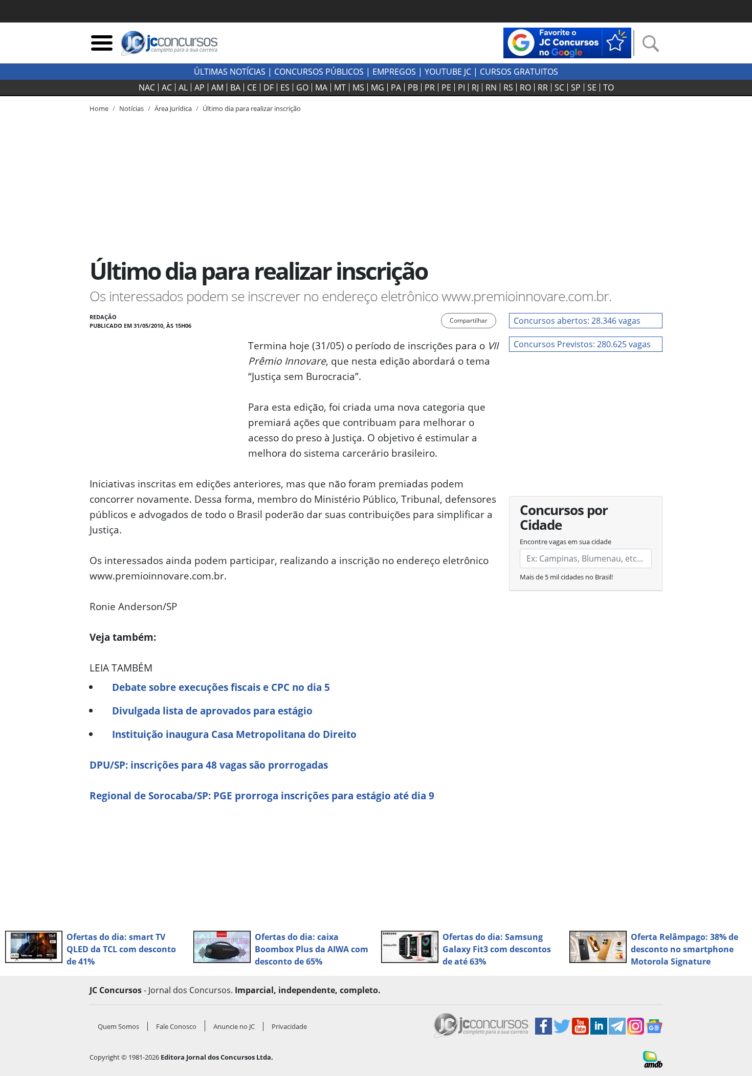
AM (217, 87)
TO (608, 87)
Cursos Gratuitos (519, 71)
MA (321, 87)
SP (576, 87)
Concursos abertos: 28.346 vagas (577, 320)
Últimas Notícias (230, 71)
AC (167, 87)
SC (559, 87)
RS (508, 87)
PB (413, 87)
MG (377, 87)
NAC (147, 87)
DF (268, 87)
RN (491, 87)
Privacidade (289, 1026)
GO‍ (302, 87)
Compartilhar (469, 320)
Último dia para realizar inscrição (252, 108)
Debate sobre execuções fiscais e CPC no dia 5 (221, 687)
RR (543, 87)
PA (396, 87)
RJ (475, 87)
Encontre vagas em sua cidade (565, 541)
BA (235, 87)
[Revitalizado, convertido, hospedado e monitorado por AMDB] (652, 1058)
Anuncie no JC (234, 1026)
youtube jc (448, 71)
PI (461, 87)
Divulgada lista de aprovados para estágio (212, 711)
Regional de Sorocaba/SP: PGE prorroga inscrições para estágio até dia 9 (262, 795)
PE (446, 87)
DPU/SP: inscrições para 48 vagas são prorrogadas (209, 765)
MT (340, 87)
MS (358, 87)
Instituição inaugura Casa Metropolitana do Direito (234, 734)
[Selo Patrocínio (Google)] (567, 42)
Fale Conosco (176, 1026)
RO (525, 87)
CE (252, 87)
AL (183, 87)
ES (285, 87)
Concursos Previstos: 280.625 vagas (582, 344)
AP (199, 87)
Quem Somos (118, 1026)
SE (591, 87)
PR (430, 87)
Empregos (394, 71)
